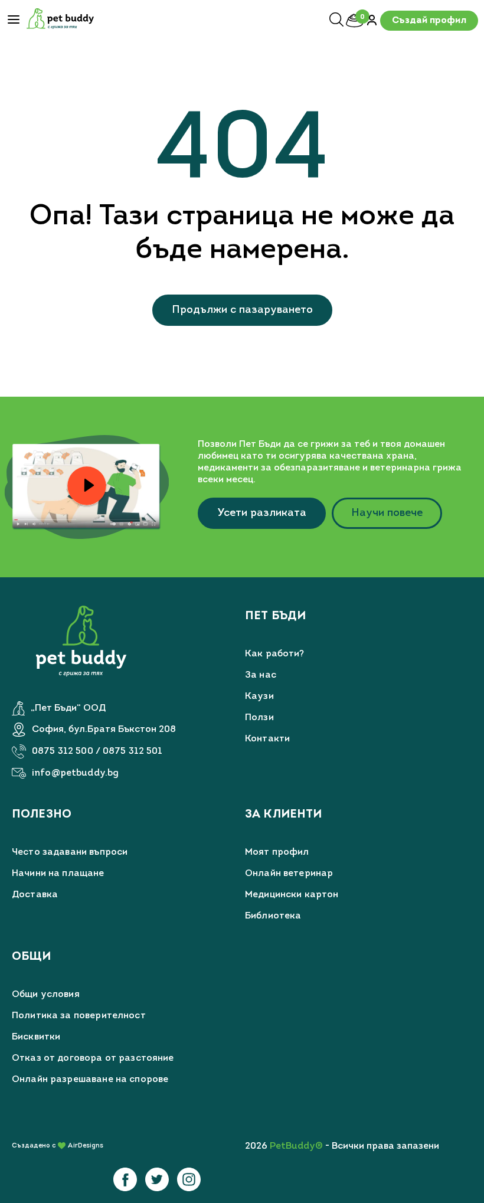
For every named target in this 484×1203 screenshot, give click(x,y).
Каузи (259, 696)
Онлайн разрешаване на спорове (90, 1079)
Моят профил (277, 852)
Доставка (35, 895)
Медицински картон (292, 895)
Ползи (259, 718)
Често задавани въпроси (69, 852)
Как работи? (275, 654)
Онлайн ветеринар (289, 873)
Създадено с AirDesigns (57, 1146)
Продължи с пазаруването (242, 310)
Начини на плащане (58, 873)
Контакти (267, 739)
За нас (260, 675)
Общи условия (46, 994)
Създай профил (429, 20)
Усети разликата (261, 513)
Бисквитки (36, 1037)
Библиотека (273, 916)
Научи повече (387, 513)
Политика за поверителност (79, 1016)
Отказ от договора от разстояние (93, 1058)
